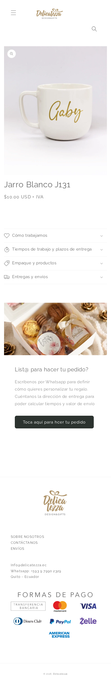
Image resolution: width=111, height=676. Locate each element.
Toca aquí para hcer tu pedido (54, 422)
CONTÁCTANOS (24, 543)
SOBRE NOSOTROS (27, 537)
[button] (13, 13)
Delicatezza (60, 673)
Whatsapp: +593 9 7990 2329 (36, 571)
